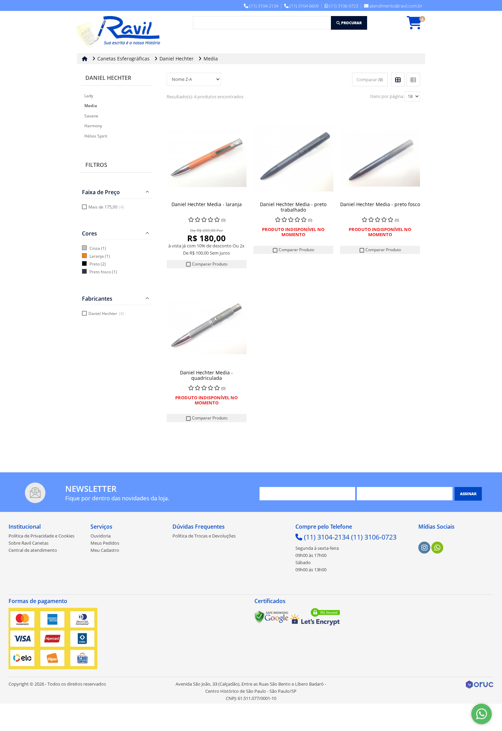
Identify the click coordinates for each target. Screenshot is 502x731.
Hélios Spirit (95, 136)
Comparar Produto (209, 264)
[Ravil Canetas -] (120, 32)
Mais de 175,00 (106, 207)
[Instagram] (424, 548)
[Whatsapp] (437, 548)
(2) (103, 264)
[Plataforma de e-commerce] (479, 684)
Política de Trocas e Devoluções (204, 535)
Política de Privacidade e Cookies (41, 535)
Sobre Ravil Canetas (28, 543)
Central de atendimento (33, 550)
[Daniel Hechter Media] (207, 158)
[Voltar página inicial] (85, 58)
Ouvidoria (100, 535)
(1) (103, 248)
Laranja (96, 256)
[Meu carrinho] (417, 26)
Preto (94, 264)
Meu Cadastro (104, 550)
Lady (88, 96)
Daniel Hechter (108, 78)
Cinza (94, 248)
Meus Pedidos (104, 543)
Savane (91, 116)
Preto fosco (100, 272)
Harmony (93, 126)
